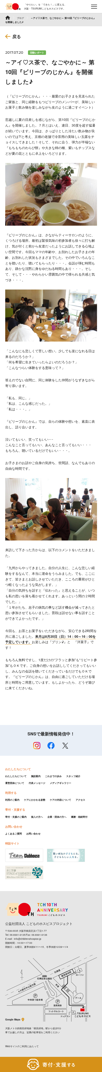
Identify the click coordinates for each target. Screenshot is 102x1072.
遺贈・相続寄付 (79, 816)
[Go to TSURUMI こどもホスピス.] (7, 18)
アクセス (80, 799)
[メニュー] (94, 6)
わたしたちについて (16, 776)
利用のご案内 (12, 799)
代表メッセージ (37, 783)
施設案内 (36, 776)
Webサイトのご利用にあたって (22, 1046)
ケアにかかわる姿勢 (34, 799)
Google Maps (12, 1019)
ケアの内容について (60, 799)
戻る (16, 36)
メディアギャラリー (60, 783)
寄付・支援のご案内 (16, 816)
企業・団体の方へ (56, 816)
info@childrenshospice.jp (27, 938)
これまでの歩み (53, 776)
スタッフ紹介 (73, 776)
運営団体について (14, 783)
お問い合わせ (33, 833)
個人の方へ (37, 816)
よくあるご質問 (13, 833)
